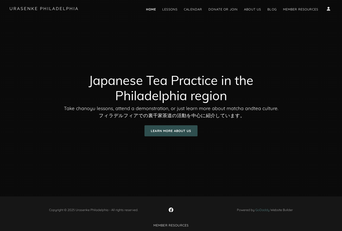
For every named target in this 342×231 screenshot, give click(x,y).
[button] (328, 9)
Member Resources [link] (300, 9)
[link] (55, 9)
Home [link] (151, 9)
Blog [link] (272, 9)
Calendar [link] (193, 9)
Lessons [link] (170, 9)
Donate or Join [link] (223, 9)
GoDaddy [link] (262, 210)
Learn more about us (171, 131)
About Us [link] (252, 9)
